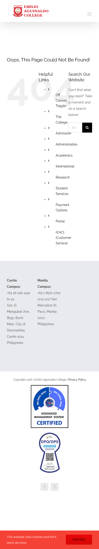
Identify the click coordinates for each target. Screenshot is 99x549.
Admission (63, 133)
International (65, 166)
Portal (60, 221)
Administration (66, 144)
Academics (64, 155)
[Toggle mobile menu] (89, 14)
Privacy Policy (77, 379)
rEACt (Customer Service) (63, 238)
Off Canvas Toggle (61, 100)
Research (63, 177)
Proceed (79, 539)
